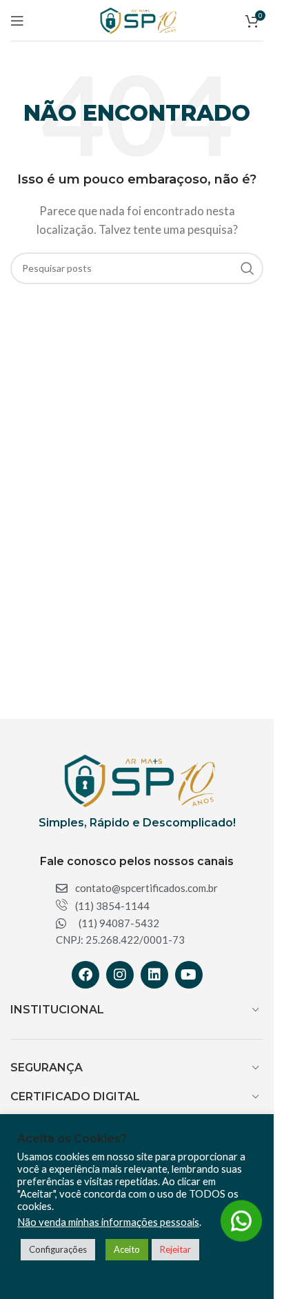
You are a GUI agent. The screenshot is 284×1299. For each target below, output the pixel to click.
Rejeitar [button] (175, 1249)
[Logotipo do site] (136, 18)
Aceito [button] (127, 1249)
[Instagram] (120, 975)
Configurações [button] (58, 1249)
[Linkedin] (154, 975)
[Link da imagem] (136, 779)
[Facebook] (85, 975)
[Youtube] (189, 975)
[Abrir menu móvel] (17, 20)
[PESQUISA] (247, 268)
